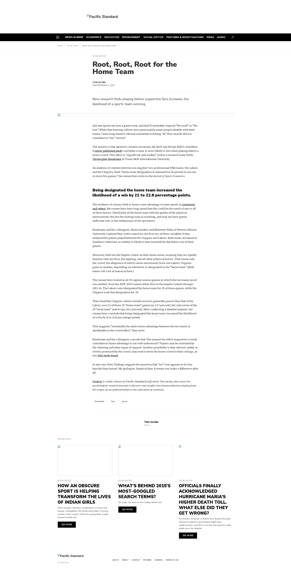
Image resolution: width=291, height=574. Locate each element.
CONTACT (136, 560)
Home (60, 46)
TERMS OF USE (172, 560)
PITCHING (147, 560)
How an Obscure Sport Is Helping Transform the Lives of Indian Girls (84, 494)
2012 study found (108, 355)
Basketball (99, 401)
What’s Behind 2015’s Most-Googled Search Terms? (144, 491)
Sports (125, 401)
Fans (113, 401)
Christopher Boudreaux (106, 159)
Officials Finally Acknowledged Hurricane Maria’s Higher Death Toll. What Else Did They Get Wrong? (203, 499)
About (115, 560)
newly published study (108, 150)
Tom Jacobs (98, 82)
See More (66, 524)
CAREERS (158, 560)
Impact (125, 560)
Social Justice (72, 46)
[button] (57, 37)
